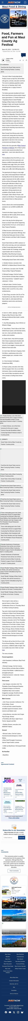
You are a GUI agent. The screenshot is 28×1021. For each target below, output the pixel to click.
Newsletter (14, 990)
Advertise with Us (14, 984)
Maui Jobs (7, 968)
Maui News (7, 954)
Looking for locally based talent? (14, 817)
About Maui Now (14, 977)
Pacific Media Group (18, 1005)
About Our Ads (17, 1008)
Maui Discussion (8, 963)
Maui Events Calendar (20, 966)
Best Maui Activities (20, 961)
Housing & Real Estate (7, 966)
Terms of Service (14, 993)
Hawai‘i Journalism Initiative (7, 971)
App (14, 987)
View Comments (14, 870)
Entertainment (20, 956)
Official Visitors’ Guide (20, 968)
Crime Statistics (8, 961)
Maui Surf (7, 959)
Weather (8, 956)
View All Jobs (20, 780)
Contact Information (14, 980)
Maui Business (20, 954)
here (3, 154)
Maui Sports (20, 959)
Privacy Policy (10, 1008)
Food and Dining (20, 963)
